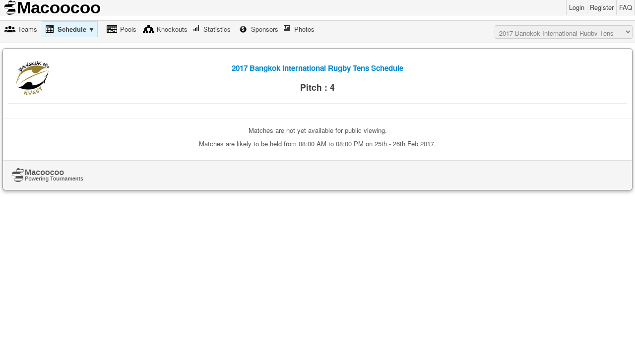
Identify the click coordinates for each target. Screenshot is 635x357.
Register (602, 7)
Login (576, 7)
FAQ (625, 7)
